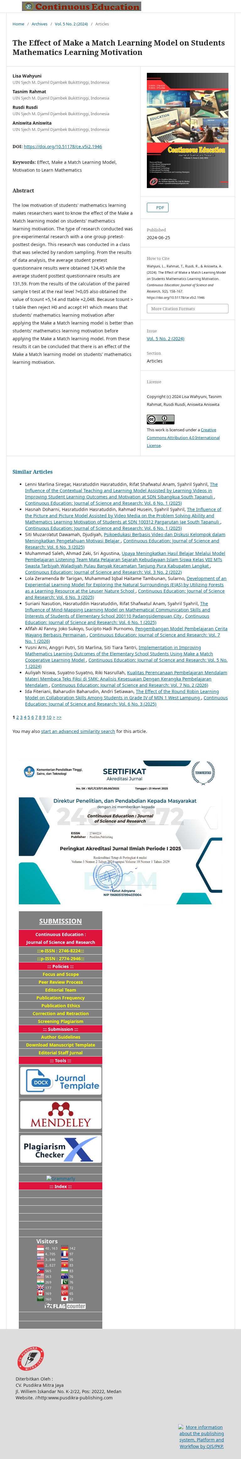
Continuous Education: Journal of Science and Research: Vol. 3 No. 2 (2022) (103, 572)
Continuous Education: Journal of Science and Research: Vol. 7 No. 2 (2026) (129, 685)
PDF (159, 207)
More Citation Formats (173, 308)
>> (59, 717)
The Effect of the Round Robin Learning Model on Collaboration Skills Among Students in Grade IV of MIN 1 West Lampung (122, 694)
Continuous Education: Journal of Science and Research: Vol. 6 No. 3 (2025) (126, 701)
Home (18, 24)
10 (48, 717)
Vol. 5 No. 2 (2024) (71, 24)
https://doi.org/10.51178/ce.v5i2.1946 (63, 146)
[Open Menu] (12, 6)
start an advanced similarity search (78, 731)
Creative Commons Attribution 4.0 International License (183, 437)
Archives (39, 24)
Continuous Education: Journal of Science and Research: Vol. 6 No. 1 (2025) (103, 503)
